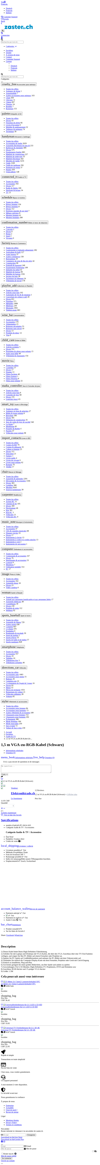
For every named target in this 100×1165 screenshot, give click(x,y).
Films (8, 360)
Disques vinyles (12, 533)
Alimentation (11, 324)
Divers (8, 121)
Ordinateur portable (13, 567)
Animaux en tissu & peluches (17, 411)
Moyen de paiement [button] (23, 909)
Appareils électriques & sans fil (18, 146)
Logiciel (9, 562)
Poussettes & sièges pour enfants (18, 351)
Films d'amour (11, 376)
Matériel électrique (13, 159)
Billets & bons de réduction (24, 222)
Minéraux (9, 306)
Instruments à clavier (14, 537)
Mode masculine (12, 724)
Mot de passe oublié (8, 1156)
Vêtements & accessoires (14, 701)
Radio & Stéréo (12, 188)
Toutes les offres (12, 89)
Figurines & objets (13, 123)
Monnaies (9, 308)
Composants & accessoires (16, 556)
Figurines (9, 301)
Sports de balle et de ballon (16, 640)
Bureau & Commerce (14, 243)
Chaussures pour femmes (15, 715)
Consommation (13, 315)
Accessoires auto (12, 674)
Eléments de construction (15, 420)
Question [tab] (10, 753)
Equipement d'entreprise (15, 268)
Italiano (9, 13)
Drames (9, 372)
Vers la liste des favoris (12, 815)
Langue (9, 61)
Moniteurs (10, 565)
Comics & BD (11, 445)
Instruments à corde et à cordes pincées (21, 540)
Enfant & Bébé (13, 340)
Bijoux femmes (12, 204)
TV (7, 192)
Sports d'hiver (11, 638)
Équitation (10, 631)
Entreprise (10, 1106)
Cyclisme (9, 629)
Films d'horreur (12, 379)
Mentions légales (12, 1120)
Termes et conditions (14, 1125)
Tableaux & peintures (14, 129)
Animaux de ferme (13, 91)
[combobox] (12, 42)
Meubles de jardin (13, 161)
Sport (8, 236)
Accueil (9, 732)
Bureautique (10, 259)
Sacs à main (10, 726)
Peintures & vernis (13, 167)
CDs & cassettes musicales (16, 531)
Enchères (9, 50)
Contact (9, 57)
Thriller (9, 467)
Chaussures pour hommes (16, 717)
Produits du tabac (12, 333)
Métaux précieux (12, 213)
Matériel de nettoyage (14, 156)
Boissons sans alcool (14, 329)
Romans (9, 465)
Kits (7, 510)
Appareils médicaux (13, 602)
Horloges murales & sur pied (17, 211)
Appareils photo (12, 583)
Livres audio (10, 458)
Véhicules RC (11, 517)
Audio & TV (14, 176)
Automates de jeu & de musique (18, 295)
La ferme (9, 424)
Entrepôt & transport (14, 265)
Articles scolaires (12, 347)
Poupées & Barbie (13, 429)
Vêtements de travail (14, 281)
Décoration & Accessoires (16, 481)
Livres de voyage (12, 460)
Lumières (9, 485)
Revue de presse (12, 1112)
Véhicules (10, 515)
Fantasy (9, 456)
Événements (10, 719)
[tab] (44, 758)
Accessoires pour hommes (16, 710)
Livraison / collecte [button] (17, 846)
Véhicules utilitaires (13, 694)
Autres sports (11, 624)
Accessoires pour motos (15, 677)
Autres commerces (13, 257)
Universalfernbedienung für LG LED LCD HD (19, 1007)
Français (4, 4)
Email (28, 1146)
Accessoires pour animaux (18, 84)
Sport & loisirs (16, 615)
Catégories (10, 46)
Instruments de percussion (16, 544)
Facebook (10, 935)
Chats (8, 98)
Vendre (8, 53)
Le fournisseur (16, 798)
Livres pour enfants (13, 462)
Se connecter (6, 1158)
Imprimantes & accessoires (16, 560)
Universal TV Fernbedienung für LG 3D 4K (18, 1030)
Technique (10, 131)
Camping (9, 627)
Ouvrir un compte (8, 1161)
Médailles (9, 303)
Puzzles (9, 431)
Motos (8, 688)
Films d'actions (11, 374)
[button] (50, 33)
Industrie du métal (13, 270)
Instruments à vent (13, 542)
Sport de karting (12, 635)
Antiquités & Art (11, 113)
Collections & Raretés (17, 285)
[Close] (2, 1144)
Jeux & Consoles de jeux (21, 385)
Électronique (11, 508)
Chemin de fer (11, 504)
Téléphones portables (14, 663)
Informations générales (14, 751)
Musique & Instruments (17, 521)
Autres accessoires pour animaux (18, 96)
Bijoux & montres (13, 197)
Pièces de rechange (13, 690)
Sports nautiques (12, 642)
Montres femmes (12, 215)
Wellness (9, 610)
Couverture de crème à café (16, 297)
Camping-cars (11, 681)
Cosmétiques (11, 604)
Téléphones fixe (12, 660)
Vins (7, 335)
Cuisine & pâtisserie (13, 447)
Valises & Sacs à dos (14, 728)
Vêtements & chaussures (15, 356)
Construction (11, 263)
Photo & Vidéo (11, 574)
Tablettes (9, 658)
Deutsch (9, 8)
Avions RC (10, 502)
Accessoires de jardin (14, 143)
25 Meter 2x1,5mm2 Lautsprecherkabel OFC (18, 984)
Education (10, 454)
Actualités (10, 1108)
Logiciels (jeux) (12, 399)
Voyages (9, 238)
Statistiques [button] (11, 925)
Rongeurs (9, 109)
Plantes (8, 170)
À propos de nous (13, 55)
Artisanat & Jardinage (16, 136)
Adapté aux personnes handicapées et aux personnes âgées (28, 599)
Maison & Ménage (11, 471)
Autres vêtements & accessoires (18, 713)
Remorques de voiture (14, 692)
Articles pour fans (13, 293)
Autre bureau (11, 254)
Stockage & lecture (13, 190)
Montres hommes (12, 217)
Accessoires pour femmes (15, 708)
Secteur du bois (12, 276)
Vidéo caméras (11, 588)
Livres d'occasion (12, 125)
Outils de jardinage (13, 165)
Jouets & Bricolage (15, 404)
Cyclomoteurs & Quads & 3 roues (19, 683)
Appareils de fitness (13, 622)
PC (7, 569)
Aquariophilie (11, 93)
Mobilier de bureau (13, 274)
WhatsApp (18, 935)
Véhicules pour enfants (15, 433)
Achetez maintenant (8, 813)
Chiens (8, 102)
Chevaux (9, 100)
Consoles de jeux (12, 395)
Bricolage (9, 415)
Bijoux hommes (12, 207)
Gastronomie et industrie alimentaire (20, 250)
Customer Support (10, 17)
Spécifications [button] (9, 820)
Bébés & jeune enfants (14, 413)
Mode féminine (12, 721)
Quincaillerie (11, 172)
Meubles (9, 487)
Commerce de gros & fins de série (19, 261)
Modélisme (10, 426)
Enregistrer (31, 1135)
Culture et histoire (13, 449)
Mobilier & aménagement (15, 127)
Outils (8, 163)
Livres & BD (16, 438)
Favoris (6, 19)
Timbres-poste (11, 310)
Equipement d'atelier (14, 152)
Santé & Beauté (12, 592)
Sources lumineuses (13, 490)
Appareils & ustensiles (14, 479)
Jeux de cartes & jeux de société (18, 422)
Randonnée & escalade (15, 633)
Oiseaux (9, 104)
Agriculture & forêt (13, 252)
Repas (8, 234)
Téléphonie (13, 646)
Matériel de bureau (13, 272)
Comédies (10, 368)
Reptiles (9, 106)
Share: (3, 935)
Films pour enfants (13, 381)
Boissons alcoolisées (14, 326)
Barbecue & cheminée (14, 148)
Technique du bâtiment (14, 278)
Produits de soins (12, 608)
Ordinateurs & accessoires (17, 549)
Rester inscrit (8, 1154)
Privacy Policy (11, 1123)
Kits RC (9, 512)
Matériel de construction (15, 154)
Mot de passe (31, 1149)
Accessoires (10, 184)
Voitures (9, 696)
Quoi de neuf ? (11, 1110)
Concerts (9, 229)
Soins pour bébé (12, 354)
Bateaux (9, 679)
